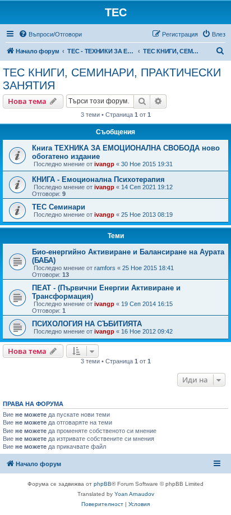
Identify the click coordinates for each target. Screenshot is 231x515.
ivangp (104, 164)
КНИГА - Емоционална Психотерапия (98, 179)
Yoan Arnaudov (134, 494)
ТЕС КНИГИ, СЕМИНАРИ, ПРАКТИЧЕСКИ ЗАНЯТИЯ (112, 79)
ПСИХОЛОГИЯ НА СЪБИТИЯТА (87, 324)
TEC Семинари (58, 207)
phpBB (103, 484)
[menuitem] (50, 34)
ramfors (105, 268)
